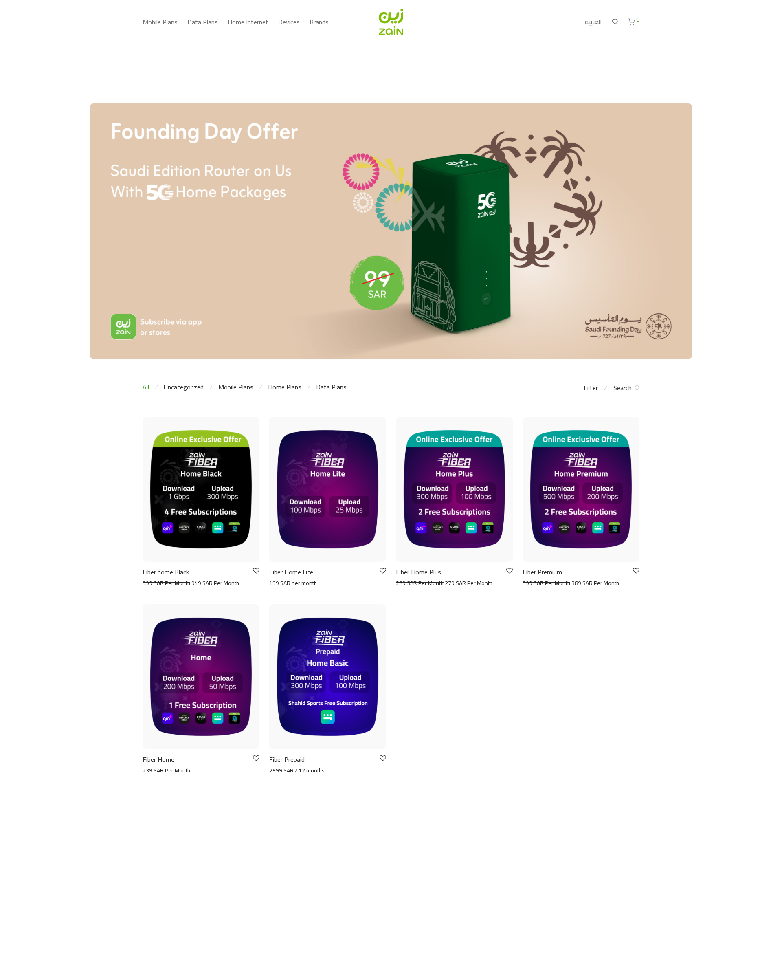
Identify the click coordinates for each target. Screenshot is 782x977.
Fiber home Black (166, 572)
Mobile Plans (160, 22)
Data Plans (202, 22)
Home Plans (284, 387)
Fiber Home (158, 759)
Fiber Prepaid (287, 759)
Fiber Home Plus (418, 572)
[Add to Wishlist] (255, 571)
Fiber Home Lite (291, 572)
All (146, 387)
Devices (289, 22)
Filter (591, 388)
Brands (319, 22)
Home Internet (248, 22)
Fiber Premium (542, 572)
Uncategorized (184, 387)
